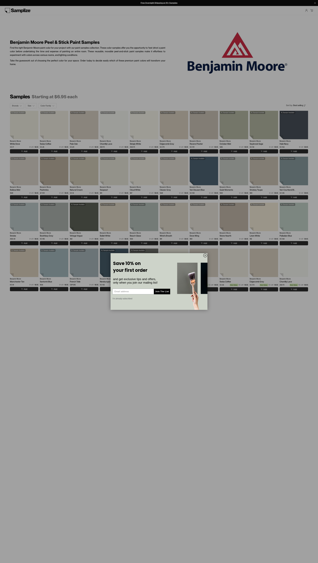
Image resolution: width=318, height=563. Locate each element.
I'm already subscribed (122, 299)
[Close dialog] (205, 255)
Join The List (162, 291)
